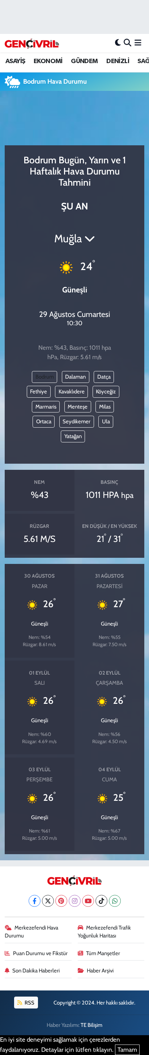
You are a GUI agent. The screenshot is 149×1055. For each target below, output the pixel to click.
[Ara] (127, 43)
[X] (48, 901)
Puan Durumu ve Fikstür (40, 953)
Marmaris (45, 406)
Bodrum (44, 377)
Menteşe (78, 406)
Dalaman (75, 377)
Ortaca (43, 421)
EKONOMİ (48, 61)
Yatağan (73, 436)
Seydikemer (76, 421)
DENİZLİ (117, 61)
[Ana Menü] (138, 43)
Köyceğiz (106, 391)
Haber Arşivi (100, 970)
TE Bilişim (91, 1025)
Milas (105, 406)
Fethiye (38, 391)
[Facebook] (35, 901)
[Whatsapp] (115, 901)
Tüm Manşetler (103, 953)
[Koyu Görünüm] (118, 43)
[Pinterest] (61, 901)
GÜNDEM (84, 61)
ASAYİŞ (15, 61)
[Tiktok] (101, 901)
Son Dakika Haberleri (36, 970)
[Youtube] (88, 901)
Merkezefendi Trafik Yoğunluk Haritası (104, 931)
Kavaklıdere (72, 391)
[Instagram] (75, 901)
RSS (29, 1002)
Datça (104, 377)
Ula (106, 421)
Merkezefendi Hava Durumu (32, 931)
